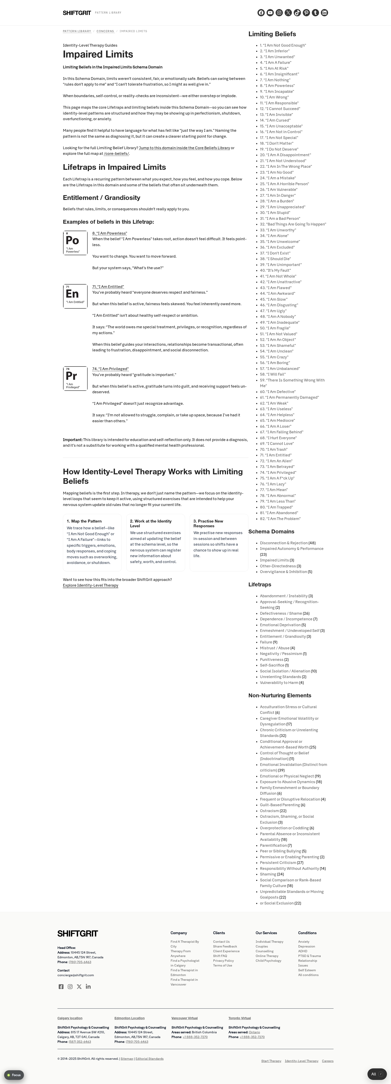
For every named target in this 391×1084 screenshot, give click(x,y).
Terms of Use (222, 965)
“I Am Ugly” (273, 311)
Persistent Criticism (278, 862)
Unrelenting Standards (280, 676)
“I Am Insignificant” (279, 74)
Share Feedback (225, 946)
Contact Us (221, 942)
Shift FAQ (220, 956)
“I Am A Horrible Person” (284, 184)
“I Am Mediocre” (277, 420)
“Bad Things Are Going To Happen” (293, 224)
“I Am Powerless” (277, 85)
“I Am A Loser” (275, 426)
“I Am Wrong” (274, 97)
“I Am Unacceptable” (281, 126)
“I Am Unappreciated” (282, 207)
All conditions (308, 975)
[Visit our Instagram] (70, 986)
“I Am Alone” (274, 235)
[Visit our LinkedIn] (88, 986)
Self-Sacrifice (272, 665)
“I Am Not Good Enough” (283, 45)
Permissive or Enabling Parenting (289, 857)
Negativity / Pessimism (281, 653)
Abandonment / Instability (284, 596)
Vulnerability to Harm (279, 682)
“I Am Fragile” (275, 328)
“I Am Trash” (274, 449)
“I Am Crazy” (274, 357)
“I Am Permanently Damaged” (289, 397)
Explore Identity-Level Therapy (90, 585)
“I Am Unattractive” (281, 282)
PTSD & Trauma (309, 956)
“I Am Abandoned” (279, 513)
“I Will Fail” (273, 374)
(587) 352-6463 (80, 1042)
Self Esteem (307, 970)
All (376, 1074)
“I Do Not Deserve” (279, 149)
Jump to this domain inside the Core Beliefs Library (184, 148)
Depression (306, 946)
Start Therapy (271, 1061)
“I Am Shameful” (278, 345)
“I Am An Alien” (276, 461)
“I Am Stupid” (275, 212)
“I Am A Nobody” (278, 316)
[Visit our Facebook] (61, 986)
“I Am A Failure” (275, 62)
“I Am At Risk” (274, 68)
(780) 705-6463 (80, 962)
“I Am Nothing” (275, 80)
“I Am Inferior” (275, 51)
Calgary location (69, 1018)
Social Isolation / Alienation (285, 671)
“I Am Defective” (278, 391)
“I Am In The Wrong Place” (286, 166)
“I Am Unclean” (276, 351)
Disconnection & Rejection (284, 543)
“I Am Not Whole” (278, 276)
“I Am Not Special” (279, 137)
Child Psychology (268, 961)
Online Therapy (267, 956)
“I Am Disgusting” (279, 305)
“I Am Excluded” (277, 247)
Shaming (268, 874)
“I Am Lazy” (273, 484)
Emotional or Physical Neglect (287, 776)
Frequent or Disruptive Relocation (290, 799)
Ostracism (269, 810)
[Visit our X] (79, 986)
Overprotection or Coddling (284, 828)
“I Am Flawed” (276, 287)
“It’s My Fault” (275, 270)
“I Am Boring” (275, 362)
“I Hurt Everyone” (278, 438)
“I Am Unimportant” (281, 264)
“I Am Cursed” (275, 120)
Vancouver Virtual (185, 1018)
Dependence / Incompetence (286, 619)
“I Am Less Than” (278, 501)
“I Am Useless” (276, 409)
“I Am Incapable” (277, 91)
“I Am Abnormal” (278, 495)
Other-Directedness (278, 566)
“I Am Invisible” (276, 114)
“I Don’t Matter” (276, 143)
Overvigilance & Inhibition (283, 571)
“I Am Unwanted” (277, 57)
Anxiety (303, 942)
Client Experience (226, 951)
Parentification (273, 845)
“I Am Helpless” (277, 414)
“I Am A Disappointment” (285, 155)
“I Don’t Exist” (275, 253)
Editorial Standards (150, 1059)
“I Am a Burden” (277, 201)
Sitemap (127, 1059)
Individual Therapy (269, 942)
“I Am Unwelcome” (280, 241)
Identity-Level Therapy (301, 1061)
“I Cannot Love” (277, 443)
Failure (266, 642)
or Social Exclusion (277, 903)
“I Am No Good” (277, 172)
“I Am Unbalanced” (280, 368)
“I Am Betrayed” (277, 466)
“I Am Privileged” (278, 472)
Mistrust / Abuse (275, 648)
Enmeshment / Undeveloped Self (289, 630)
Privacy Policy (223, 961)
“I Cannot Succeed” (280, 108)
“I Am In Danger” (278, 195)
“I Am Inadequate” (280, 322)
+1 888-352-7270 (195, 1037)
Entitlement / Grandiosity (283, 636)
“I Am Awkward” (277, 293)
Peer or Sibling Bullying (280, 851)
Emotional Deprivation (280, 625)
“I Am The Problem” (280, 518)
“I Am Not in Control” (281, 132)
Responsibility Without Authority (289, 868)
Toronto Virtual (240, 1018)
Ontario (254, 1032)
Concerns (106, 31)
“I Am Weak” (274, 403)
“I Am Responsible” (279, 103)
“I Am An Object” (278, 339)
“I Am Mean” (274, 489)
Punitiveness (272, 659)
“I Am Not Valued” (278, 334)
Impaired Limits (274, 560)
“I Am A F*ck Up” (277, 478)
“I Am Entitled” (276, 455)
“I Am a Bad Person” (280, 218)
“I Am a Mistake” (278, 178)
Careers (328, 1061)
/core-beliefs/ (116, 153)
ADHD (302, 951)
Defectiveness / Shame (281, 613)
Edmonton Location (129, 1018)
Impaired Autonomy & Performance (292, 548)
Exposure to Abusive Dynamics (287, 781)
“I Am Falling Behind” (281, 432)
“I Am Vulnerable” (279, 189)
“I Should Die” (275, 259)
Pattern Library (77, 31)
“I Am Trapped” (276, 507)
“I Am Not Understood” (283, 160)
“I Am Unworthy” (278, 230)
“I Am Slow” (274, 299)
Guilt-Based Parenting (280, 805)
